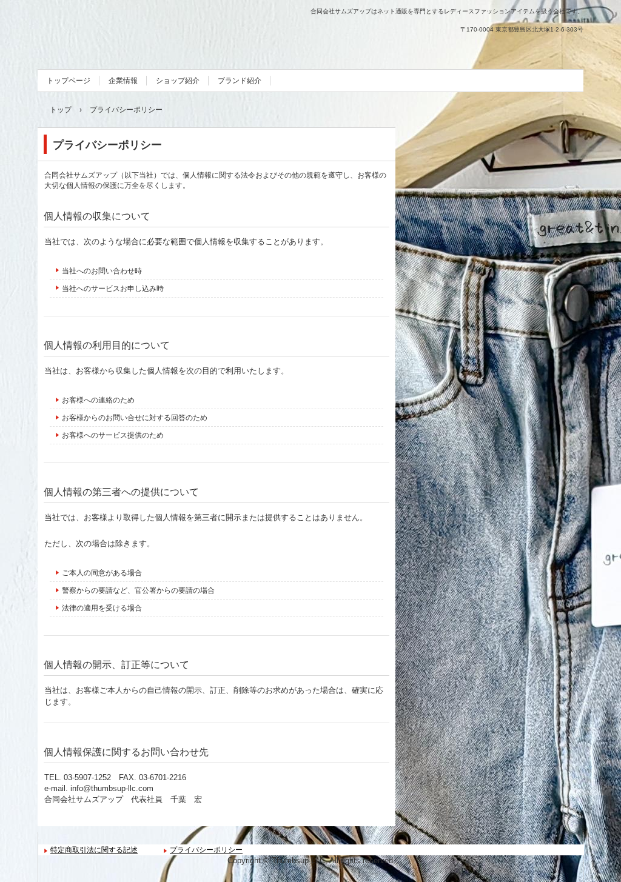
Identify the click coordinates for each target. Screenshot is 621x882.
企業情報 (123, 80)
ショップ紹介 (178, 80)
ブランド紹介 (239, 80)
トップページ (68, 80)
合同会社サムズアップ (118, 30)
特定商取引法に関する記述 (94, 850)
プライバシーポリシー (206, 850)
